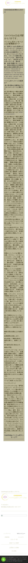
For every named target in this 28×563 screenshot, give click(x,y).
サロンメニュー (21, 533)
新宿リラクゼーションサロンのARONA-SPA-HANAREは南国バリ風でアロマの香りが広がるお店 (14, 559)
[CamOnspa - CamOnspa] (15, 2)
